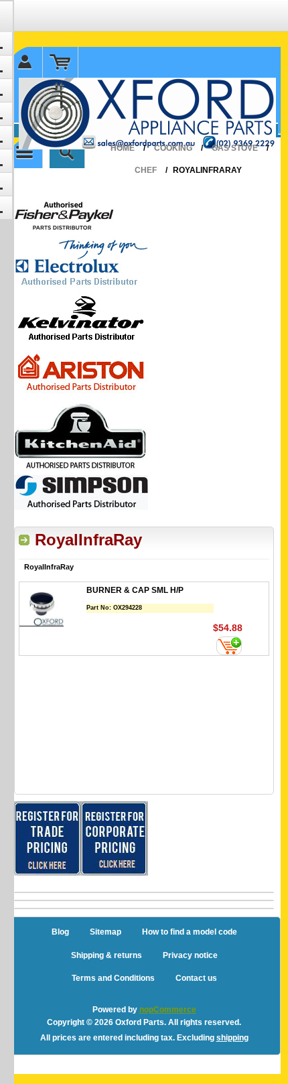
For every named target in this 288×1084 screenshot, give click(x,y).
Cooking (173, 148)
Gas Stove (235, 148)
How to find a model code (189, 932)
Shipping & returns (106, 955)
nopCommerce (167, 1009)
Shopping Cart (60, 62)
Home (123, 148)
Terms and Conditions (113, 978)
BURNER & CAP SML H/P (135, 590)
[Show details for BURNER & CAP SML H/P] (52, 606)
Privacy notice (190, 955)
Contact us (196, 978)
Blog (60, 932)
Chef (146, 170)
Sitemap (105, 932)
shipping (232, 1037)
